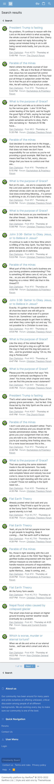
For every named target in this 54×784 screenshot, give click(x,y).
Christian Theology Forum (39, 132)
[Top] (10, 769)
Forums (5, 726)
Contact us (7, 731)
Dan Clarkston (16, 52)
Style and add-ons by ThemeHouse (33, 780)
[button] (5, 3)
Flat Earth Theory (20, 498)
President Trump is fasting (26, 27)
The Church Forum (36, 55)
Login (4, 746)
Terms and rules (22, 765)
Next (28, 666)
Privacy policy (39, 765)
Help (4, 769)
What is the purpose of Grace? (28, 101)
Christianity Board (11, 760)
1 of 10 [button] (18, 666)
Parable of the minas (22, 63)
